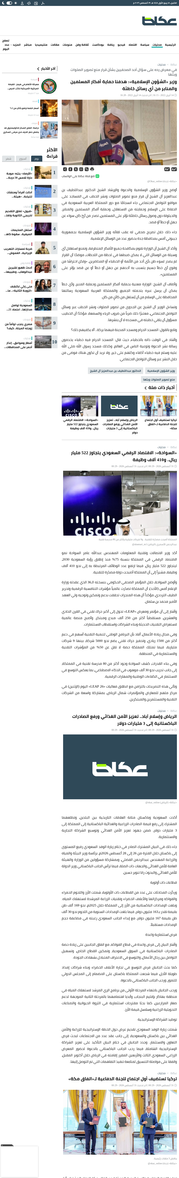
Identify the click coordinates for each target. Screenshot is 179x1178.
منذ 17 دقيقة (33, 93)
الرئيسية (170, 44)
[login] (22, 3)
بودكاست (98, 44)
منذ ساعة (35, 137)
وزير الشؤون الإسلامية (161, 370)
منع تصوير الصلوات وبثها (159, 379)
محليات (157, 44)
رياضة (110, 44)
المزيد (16, 44)
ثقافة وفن (82, 44)
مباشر (28, 44)
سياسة (144, 44)
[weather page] (29, 3)
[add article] (36, 3)
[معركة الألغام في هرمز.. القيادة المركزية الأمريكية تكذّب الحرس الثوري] (49, 86)
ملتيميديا (41, 44)
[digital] (43, 3)
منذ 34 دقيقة (33, 115)
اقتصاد (132, 44)
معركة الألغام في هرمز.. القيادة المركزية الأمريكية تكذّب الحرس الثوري (23, 86)
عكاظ (171, 64)
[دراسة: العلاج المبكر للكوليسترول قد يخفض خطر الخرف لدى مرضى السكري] (49, 130)
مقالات (55, 44)
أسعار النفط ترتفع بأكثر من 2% (24, 108)
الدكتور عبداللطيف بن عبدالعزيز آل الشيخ (115, 370)
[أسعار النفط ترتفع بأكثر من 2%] (49, 108)
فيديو (121, 44)
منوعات (67, 44)
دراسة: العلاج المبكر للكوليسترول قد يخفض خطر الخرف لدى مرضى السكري (21, 130)
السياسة (34, 79)
